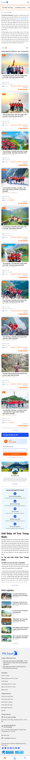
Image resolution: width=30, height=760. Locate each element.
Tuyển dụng (4, 681)
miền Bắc (26, 17)
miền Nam (26, 18)
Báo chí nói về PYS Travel (8, 687)
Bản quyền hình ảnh (6, 707)
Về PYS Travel (5, 675)
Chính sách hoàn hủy (7, 699)
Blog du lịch (4, 689)
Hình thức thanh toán (7, 696)
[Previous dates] (9, 86)
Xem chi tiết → (15, 482)
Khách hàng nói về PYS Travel (9, 678)
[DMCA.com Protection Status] (19, 752)
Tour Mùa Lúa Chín (20, 7)
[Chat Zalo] (15, 758)
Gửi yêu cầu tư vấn (15, 454)
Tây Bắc (4, 576)
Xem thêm (16, 430)
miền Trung (19, 18)
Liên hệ (3, 710)
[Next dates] (26, 86)
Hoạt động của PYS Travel (8, 684)
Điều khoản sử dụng (6, 702)
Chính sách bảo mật (6, 705)
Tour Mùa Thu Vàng (7, 7)
